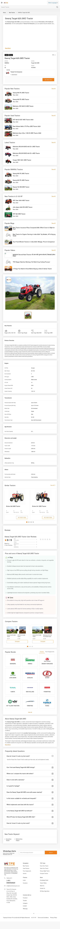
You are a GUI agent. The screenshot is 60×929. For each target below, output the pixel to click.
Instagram (25, 903)
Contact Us (42, 888)
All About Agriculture (44, 891)
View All (52, 485)
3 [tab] (30, 646)
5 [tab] (33, 522)
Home (4, 12)
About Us (42, 885)
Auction (24, 873)
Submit (51, 852)
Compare (17, 641)
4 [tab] (31, 522)
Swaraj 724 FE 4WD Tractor (11, 635)
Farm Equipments (49, 651)
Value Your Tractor (44, 868)
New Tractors (12, 12)
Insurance (25, 883)
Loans (24, 880)
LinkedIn (25, 906)
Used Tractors (26, 868)
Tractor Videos (43, 883)
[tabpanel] (17, 504)
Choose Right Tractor (45, 871)
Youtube (25, 900)
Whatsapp (25, 908)
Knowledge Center (44, 880)
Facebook (25, 898)
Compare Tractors (44, 873)
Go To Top (33, 917)
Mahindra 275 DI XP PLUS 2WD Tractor (47, 635)
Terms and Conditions (43, 917)
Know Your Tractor (44, 866)
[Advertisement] (30, 36)
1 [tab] (26, 522)
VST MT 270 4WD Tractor (21, 635)
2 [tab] (28, 522)
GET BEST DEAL (22, 517)
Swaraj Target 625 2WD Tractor (17, 58)
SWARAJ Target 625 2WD (24, 12)
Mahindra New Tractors (19, 839)
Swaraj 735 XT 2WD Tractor (37, 635)
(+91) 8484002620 (11, 880)
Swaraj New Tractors (8, 839)
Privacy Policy (53, 917)
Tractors (42, 651)
